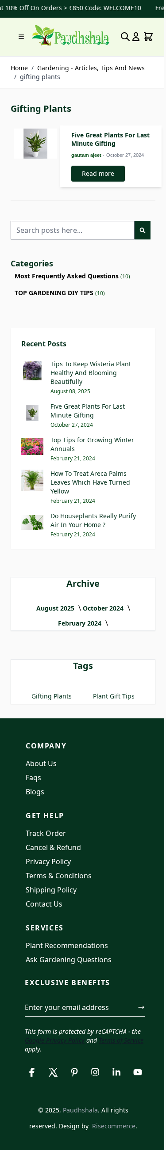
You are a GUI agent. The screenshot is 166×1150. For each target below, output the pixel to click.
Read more (98, 173)
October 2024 (104, 608)
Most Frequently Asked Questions (67, 276)
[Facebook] (32, 1072)
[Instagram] (96, 1072)
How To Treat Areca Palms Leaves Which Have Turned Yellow (90, 482)
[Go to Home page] (70, 35)
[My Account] (136, 36)
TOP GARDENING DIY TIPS (54, 292)
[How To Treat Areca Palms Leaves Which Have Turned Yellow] (32, 480)
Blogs (35, 792)
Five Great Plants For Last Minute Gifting (110, 139)
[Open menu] (21, 36)
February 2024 (80, 623)
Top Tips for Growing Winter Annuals (92, 444)
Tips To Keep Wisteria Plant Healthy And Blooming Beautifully (90, 373)
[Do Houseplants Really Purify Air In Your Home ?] (32, 523)
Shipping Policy (51, 890)
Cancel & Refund (53, 847)
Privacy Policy (48, 861)
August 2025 (56, 608)
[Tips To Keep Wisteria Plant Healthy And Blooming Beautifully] (32, 371)
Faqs (33, 777)
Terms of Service (121, 1040)
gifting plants (51, 696)
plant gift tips (114, 696)
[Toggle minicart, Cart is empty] (148, 37)
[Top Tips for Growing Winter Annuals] (32, 447)
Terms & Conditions (59, 876)
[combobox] (73, 230)
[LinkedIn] (116, 1072)
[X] (53, 1072)
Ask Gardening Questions (69, 959)
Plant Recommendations (67, 945)
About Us (41, 763)
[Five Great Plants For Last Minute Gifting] (35, 144)
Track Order (46, 833)
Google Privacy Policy (55, 1040)
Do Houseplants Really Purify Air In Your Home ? (93, 520)
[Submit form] (141, 1007)
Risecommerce (113, 1126)
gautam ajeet (87, 155)
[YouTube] (138, 1072)
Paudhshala (80, 1110)
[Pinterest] (74, 1072)
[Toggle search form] (125, 36)
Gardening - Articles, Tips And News (91, 68)
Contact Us (44, 904)
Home (19, 68)
